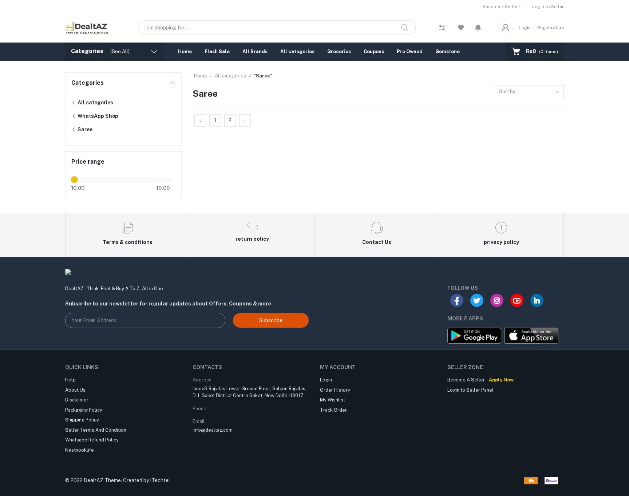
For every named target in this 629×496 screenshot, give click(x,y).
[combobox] (529, 92)
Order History (335, 390)
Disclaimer (76, 400)
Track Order (333, 410)
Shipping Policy (82, 420)
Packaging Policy (83, 410)
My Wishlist (332, 400)
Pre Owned (410, 51)
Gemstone (447, 51)
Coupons (374, 51)
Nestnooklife (79, 450)
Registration (550, 27)
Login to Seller (548, 6)
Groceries (339, 51)
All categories (297, 51)
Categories (87, 82)
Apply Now (501, 380)
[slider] (74, 179)
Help (70, 380)
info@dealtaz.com (213, 430)
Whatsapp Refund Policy (92, 440)
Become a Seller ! (501, 6)
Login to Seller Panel (470, 390)
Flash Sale (217, 51)
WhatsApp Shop (97, 116)
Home (185, 51)
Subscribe (270, 320)
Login (525, 27)
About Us (75, 390)
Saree (84, 129)
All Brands (255, 51)
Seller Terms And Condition (95, 430)
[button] (478, 27)
